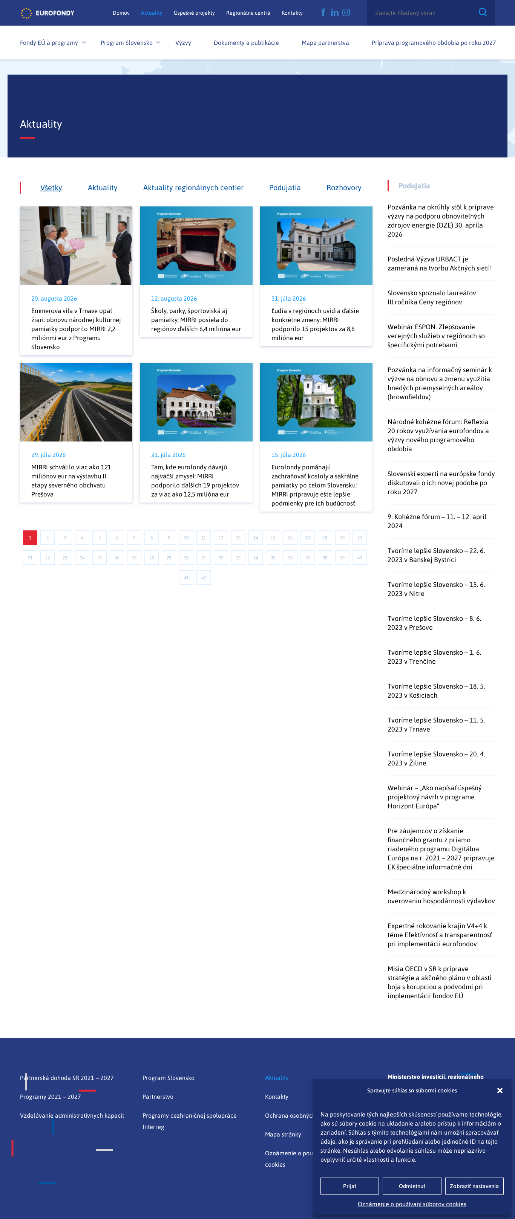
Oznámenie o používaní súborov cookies (412, 1204)
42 (203, 577)
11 (203, 538)
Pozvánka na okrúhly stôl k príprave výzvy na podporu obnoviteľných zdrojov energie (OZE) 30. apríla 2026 (441, 220)
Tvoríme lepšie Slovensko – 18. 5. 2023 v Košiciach (436, 690)
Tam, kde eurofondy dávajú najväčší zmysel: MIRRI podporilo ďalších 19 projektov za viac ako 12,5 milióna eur (195, 480)
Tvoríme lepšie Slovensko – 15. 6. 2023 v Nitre (436, 588)
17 (307, 538)
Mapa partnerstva (325, 42)
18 (325, 538)
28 (151, 558)
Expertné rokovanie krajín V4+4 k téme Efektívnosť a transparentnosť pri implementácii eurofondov (440, 935)
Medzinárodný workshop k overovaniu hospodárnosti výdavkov (441, 896)
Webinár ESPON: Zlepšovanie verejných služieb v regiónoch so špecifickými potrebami (436, 336)
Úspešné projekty (194, 13)
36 (290, 558)
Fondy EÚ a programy (49, 42)
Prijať (349, 1186)
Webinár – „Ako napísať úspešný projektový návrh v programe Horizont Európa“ (435, 797)
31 (203, 558)
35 (273, 558)
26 (117, 558)
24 (82, 558)
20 (359, 538)
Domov (121, 13)
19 (342, 538)
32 (221, 558)
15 (273, 538)
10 (186, 538)
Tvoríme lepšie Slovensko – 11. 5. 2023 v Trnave (436, 724)
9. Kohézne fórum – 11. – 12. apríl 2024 (437, 521)
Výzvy (183, 42)
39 (342, 558)
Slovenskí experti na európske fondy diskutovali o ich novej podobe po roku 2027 (441, 483)
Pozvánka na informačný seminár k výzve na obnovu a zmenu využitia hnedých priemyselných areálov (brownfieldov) (440, 383)
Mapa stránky (283, 1134)
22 (47, 558)
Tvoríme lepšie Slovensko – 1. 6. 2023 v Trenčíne (434, 656)
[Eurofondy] (47, 13)
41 (186, 577)
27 (134, 558)
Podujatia (285, 187)
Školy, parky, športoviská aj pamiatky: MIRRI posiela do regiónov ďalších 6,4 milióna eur (196, 320)
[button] (500, 1090)
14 (255, 538)
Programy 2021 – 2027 (50, 1096)
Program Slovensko (127, 42)
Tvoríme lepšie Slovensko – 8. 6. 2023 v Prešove (434, 622)
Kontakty (292, 13)
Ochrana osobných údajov (300, 1115)
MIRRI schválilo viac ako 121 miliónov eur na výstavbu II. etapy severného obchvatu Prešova (71, 480)
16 (290, 538)
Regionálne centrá (248, 13)
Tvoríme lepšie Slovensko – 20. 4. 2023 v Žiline (436, 758)
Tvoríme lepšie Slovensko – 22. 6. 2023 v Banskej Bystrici (436, 555)
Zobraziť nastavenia (474, 1186)
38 (325, 558)
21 (30, 558)
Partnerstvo (158, 1096)
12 (221, 538)
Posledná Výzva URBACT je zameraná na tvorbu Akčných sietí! (439, 263)
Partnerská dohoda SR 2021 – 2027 (67, 1077)
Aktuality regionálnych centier (193, 187)
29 (169, 558)
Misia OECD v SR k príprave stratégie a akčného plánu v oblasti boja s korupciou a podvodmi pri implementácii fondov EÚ (440, 982)
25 (99, 558)
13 (238, 538)
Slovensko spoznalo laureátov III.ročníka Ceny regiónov (432, 297)
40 (359, 558)
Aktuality (151, 13)
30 (186, 558)
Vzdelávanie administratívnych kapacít (72, 1115)
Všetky (51, 187)
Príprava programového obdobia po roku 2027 (434, 42)
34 (255, 558)
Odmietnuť (412, 1186)
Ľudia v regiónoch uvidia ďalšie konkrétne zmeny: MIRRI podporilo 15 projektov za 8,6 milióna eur (315, 324)
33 (238, 558)
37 (307, 558)
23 (65, 558)
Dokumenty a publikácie (246, 42)
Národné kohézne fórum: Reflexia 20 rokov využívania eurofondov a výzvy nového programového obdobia (438, 435)
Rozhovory (344, 187)
